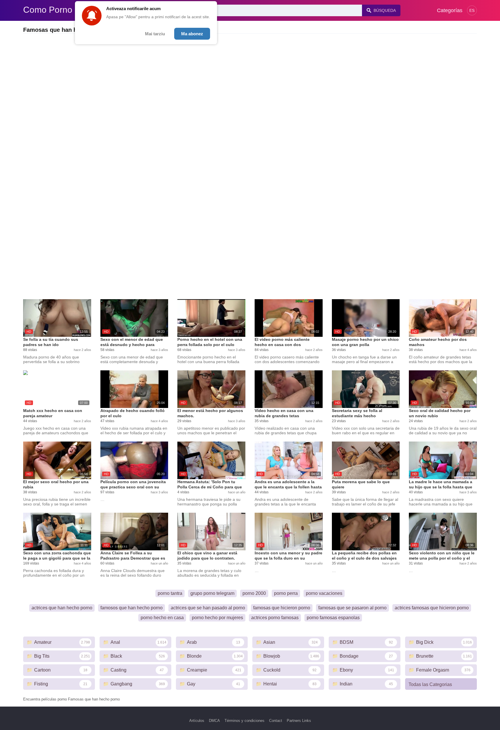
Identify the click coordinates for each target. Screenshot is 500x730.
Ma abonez (192, 33)
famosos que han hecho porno (131, 607)
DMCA (214, 720)
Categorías (449, 10)
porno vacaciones (324, 593)
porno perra (286, 593)
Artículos (196, 720)
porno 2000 (254, 593)
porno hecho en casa (162, 617)
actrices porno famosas (275, 617)
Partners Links (299, 720)
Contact (275, 720)
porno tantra (170, 593)
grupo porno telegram (212, 593)
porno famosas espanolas (333, 617)
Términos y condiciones (244, 720)
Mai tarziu (155, 33)
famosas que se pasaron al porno (352, 607)
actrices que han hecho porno (62, 607)
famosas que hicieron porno (281, 607)
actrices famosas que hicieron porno (432, 607)
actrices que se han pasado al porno (208, 607)
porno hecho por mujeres (217, 617)
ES (472, 10)
